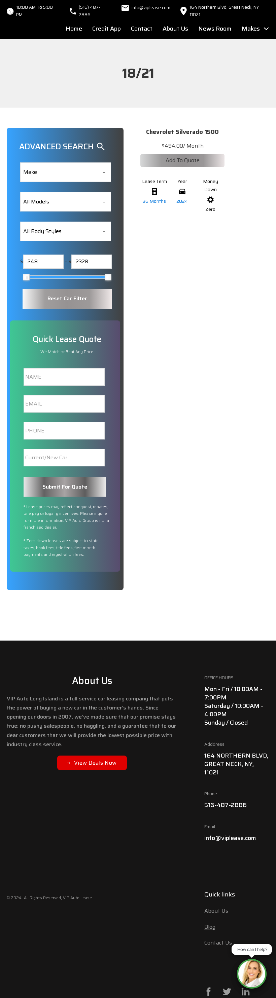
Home (74, 28)
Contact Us (218, 942)
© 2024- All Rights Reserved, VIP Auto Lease (49, 897)
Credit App (106, 28)
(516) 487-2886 (89, 11)
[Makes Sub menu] (266, 29)
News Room (215, 28)
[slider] (26, 277)
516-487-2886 (225, 805)
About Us (175, 28)
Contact (141, 28)
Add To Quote (183, 160)
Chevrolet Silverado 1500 (182, 132)
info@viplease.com (230, 838)
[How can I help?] (252, 974)
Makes (251, 28)
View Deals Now (95, 763)
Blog (209, 927)
